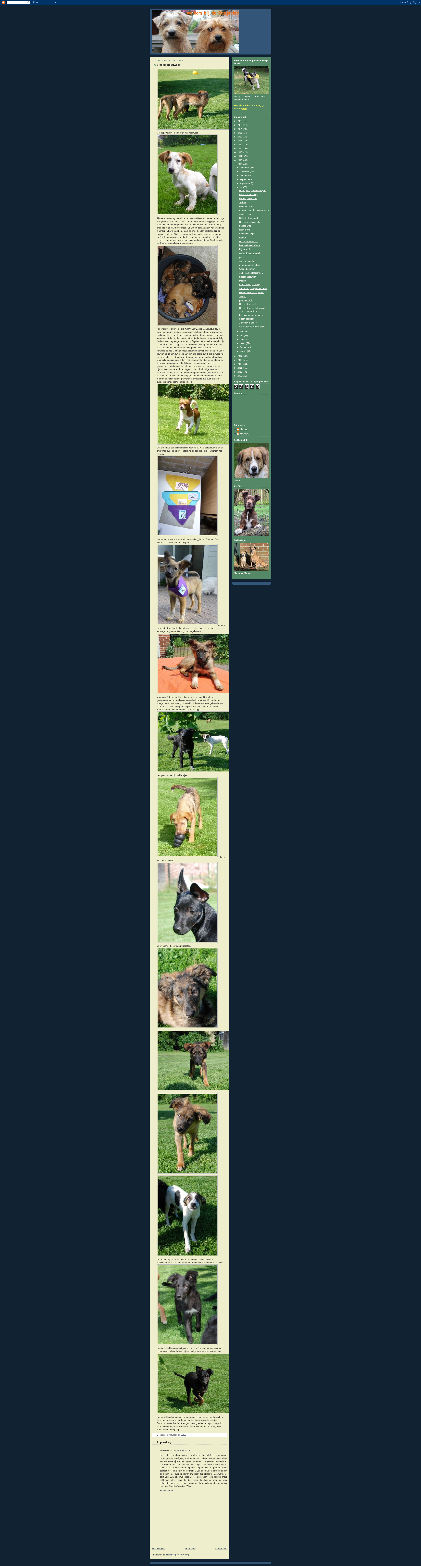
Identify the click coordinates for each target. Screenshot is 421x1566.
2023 (240, 133)
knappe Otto (245, 226)
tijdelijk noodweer (247, 277)
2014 (240, 356)
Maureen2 (244, 434)
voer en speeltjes (247, 261)
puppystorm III (246, 300)
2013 (240, 360)
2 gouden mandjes (248, 323)
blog (244, 109)
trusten (242, 281)
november (245, 171)
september (245, 179)
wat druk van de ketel (249, 253)
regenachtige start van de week (254, 210)
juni (242, 332)
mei (242, 336)
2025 (240, 125)
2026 (240, 121)
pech (241, 257)
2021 (240, 141)
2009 (240, 376)
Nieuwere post (158, 1549)
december (245, 168)
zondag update (246, 214)
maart (243, 343)
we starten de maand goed (251, 327)
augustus (244, 183)
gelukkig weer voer (248, 198)
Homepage (190, 1549)
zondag (242, 296)
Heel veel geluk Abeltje (250, 222)
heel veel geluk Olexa (249, 245)
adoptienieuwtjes (247, 234)
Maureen (244, 429)
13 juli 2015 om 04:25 (180, 1451)
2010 (240, 372)
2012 (240, 364)
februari (244, 347)
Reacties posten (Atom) (177, 1555)
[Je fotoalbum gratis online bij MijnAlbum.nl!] (202, 130)
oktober (244, 175)
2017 (240, 156)
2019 (240, 149)
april (242, 339)
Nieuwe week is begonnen (251, 292)
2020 (240, 145)
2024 (240, 129)
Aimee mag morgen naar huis (253, 288)
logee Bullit (244, 230)
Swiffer (242, 202)
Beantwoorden (166, 1491)
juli (241, 187)
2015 (240, 164)
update (242, 238)
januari (243, 351)
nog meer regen (246, 206)
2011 (240, 368)
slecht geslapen (246, 319)
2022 (240, 137)
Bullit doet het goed (248, 218)
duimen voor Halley (248, 194)
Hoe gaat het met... (248, 242)
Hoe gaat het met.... (248, 304)
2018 (240, 152)
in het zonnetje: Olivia (249, 265)
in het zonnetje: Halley (249, 285)
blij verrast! (244, 249)
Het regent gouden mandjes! (252, 190)
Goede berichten (247, 269)
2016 (240, 160)
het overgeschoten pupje (251, 315)
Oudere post (221, 1549)
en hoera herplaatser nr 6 (251, 273)
